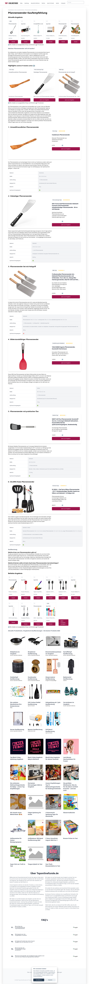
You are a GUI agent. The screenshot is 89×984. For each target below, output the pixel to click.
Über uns (29, 972)
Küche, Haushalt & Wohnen (19, 9)
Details (13, 41)
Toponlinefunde (11, 9)
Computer (63, 3)
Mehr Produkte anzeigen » (63, 622)
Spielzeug (26, 3)
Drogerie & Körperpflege (51, 680)
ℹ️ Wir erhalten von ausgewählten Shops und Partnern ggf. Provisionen (26, 44)
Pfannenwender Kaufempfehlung (31, 9)
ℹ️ (62, 145)
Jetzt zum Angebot (19, 100)
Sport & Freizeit (50, 3)
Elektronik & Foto (31, 731)
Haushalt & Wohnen (35, 3)
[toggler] (75, 927)
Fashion (43, 3)
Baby (21, 3)
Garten (57, 3)
